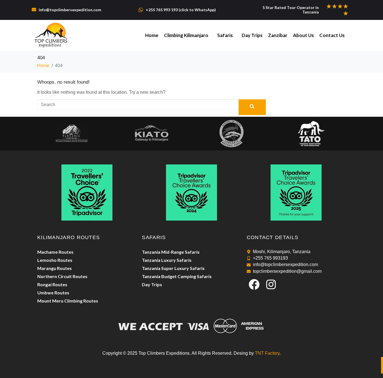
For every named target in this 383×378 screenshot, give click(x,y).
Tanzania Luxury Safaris (167, 260)
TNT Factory (267, 353)
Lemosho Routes (54, 260)
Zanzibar (277, 35)
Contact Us (332, 35)
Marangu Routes (54, 268)
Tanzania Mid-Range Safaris (171, 252)
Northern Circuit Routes (62, 276)
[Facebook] (254, 284)
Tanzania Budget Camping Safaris (177, 276)
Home (151, 35)
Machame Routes (55, 252)
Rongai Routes (52, 284)
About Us (303, 35)
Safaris (225, 35)
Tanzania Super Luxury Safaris (173, 268)
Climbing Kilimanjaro (186, 35)
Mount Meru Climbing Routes (67, 300)
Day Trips (252, 35)
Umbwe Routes (53, 292)
